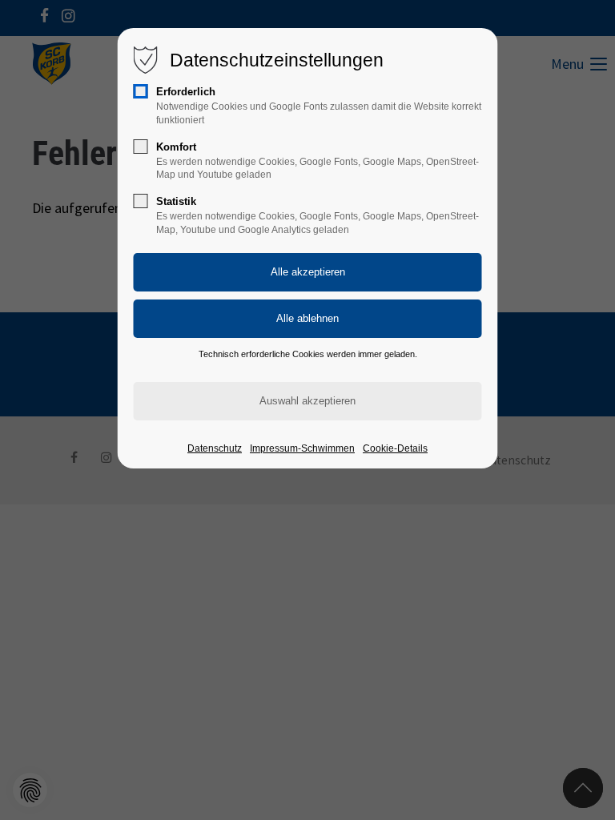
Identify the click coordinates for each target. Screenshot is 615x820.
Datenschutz (214, 448)
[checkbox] (141, 91)
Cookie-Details (395, 448)
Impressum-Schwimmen (302, 448)
